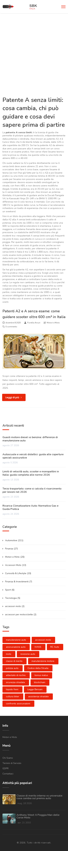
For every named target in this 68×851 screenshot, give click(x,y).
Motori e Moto (53, 322)
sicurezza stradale (15, 682)
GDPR (5, 768)
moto (8, 654)
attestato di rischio (16, 675)
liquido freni (12, 689)
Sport (9, 589)
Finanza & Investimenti (18, 581)
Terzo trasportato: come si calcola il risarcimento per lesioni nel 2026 (31, 490)
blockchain (39, 682)
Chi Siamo (7, 757)
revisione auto (27, 654)
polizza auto (12, 668)
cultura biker (12, 696)
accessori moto (14, 606)
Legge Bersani (34, 689)
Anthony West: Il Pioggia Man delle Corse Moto (38, 816)
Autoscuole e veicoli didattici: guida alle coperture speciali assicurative (33, 456)
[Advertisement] (34, 49)
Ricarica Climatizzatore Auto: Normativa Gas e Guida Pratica (30, 507)
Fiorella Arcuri (33, 322)
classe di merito (14, 661)
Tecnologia (12, 598)
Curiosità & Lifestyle (18, 573)
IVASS (38, 646)
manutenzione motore (43, 661)
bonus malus (41, 675)
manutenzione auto (16, 639)
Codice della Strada (38, 668)
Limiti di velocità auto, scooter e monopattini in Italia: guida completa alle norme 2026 (30, 473)
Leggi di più (12, 397)
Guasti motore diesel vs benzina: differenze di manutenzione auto (30, 438)
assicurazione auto (16, 646)
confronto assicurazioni (18, 703)
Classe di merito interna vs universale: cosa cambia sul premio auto (40, 797)
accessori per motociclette (20, 614)
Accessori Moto (15, 565)
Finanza (11, 548)
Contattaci (7, 773)
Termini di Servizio (11, 763)
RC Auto (54, 646)
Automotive (14, 540)
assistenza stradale (38, 696)
